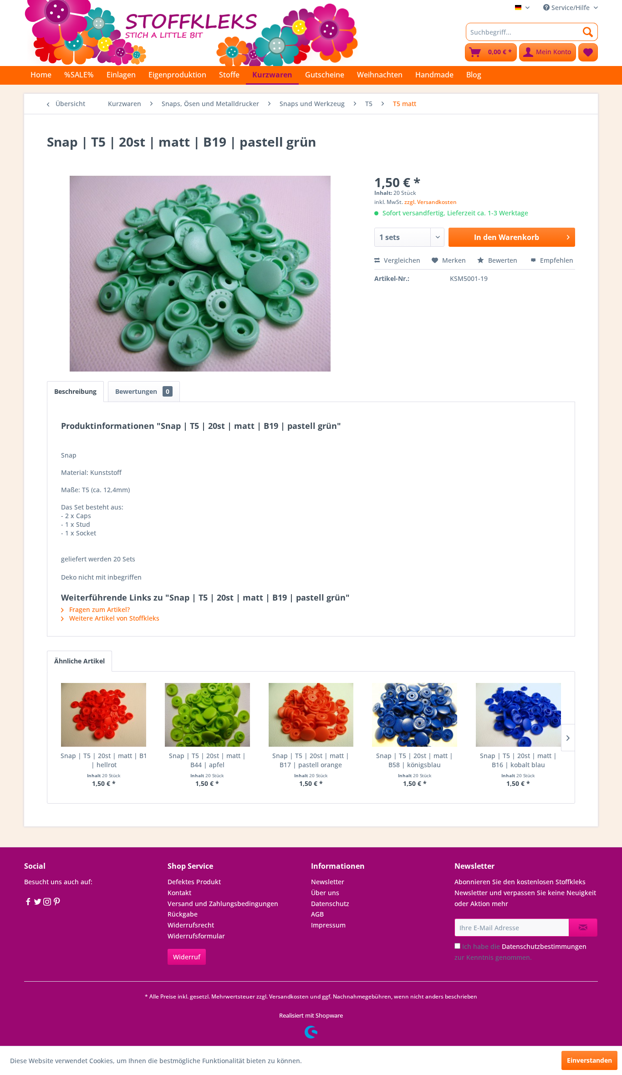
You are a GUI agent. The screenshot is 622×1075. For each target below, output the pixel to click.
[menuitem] (532, 32)
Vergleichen (401, 260)
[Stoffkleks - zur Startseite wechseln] (191, 32)
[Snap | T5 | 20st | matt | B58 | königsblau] (415, 715)
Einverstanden (589, 1060)
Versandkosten (289, 996)
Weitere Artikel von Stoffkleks (113, 618)
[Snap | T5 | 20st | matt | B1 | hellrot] (104, 715)
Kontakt (179, 892)
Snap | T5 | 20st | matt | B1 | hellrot (104, 760)
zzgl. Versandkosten (430, 202)
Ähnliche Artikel (79, 661)
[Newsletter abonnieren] (583, 927)
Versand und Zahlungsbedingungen (223, 903)
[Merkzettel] (588, 52)
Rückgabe (183, 914)
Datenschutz (330, 903)
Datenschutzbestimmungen (544, 946)
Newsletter (327, 881)
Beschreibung (75, 391)
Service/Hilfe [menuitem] (570, 7)
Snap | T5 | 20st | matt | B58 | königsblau (414, 760)
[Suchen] (588, 32)
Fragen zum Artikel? (98, 609)
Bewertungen (142, 391)
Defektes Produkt (194, 881)
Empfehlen (555, 260)
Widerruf (186, 957)
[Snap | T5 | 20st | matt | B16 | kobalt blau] (518, 715)
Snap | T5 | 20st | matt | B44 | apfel (207, 760)
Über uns (325, 892)
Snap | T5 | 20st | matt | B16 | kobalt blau (518, 760)
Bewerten (502, 260)
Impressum (328, 925)
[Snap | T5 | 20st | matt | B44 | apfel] (208, 715)
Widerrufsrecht (191, 925)
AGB (317, 914)
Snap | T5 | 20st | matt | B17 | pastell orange (310, 760)
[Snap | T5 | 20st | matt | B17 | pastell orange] (311, 715)
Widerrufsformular (196, 936)
